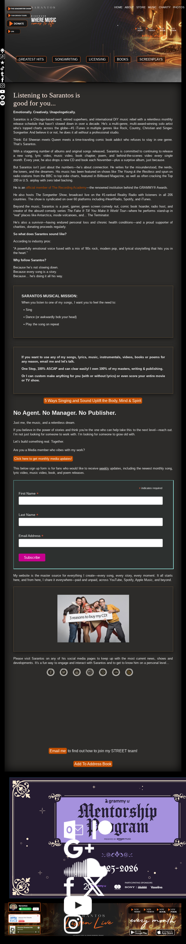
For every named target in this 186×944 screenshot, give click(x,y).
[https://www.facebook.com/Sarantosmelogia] (2, 81)
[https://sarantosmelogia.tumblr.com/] (2, 75)
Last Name (28, 515)
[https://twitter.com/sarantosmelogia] (2, 98)
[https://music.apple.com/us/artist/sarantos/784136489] (2, 58)
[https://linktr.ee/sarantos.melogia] (2, 52)
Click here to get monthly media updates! (43, 459)
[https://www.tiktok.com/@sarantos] (2, 69)
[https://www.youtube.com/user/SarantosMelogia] (2, 92)
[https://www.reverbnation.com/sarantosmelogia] (2, 63)
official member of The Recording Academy (56, 187)
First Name (29, 493)
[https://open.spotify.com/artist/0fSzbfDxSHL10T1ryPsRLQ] (2, 104)
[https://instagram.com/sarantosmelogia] (2, 87)
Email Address (31, 536)
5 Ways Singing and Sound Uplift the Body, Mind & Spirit (93, 401)
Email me (58, 751)
